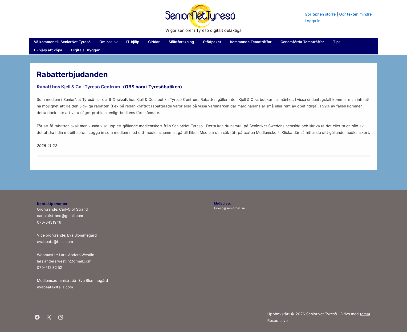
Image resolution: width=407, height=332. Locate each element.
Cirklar (154, 42)
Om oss (105, 42)
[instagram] (60, 317)
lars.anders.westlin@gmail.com (64, 261)
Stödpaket (212, 42)
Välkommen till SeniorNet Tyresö (62, 42)
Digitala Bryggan (85, 50)
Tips (336, 42)
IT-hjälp (132, 42)
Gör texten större (320, 14)
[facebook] (37, 317)
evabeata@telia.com (55, 241)
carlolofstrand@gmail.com (60, 215)
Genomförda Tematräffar (302, 42)
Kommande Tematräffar (251, 42)
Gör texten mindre (355, 14)
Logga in (312, 20)
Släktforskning (181, 42)
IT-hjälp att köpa (48, 50)
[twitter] (49, 317)
